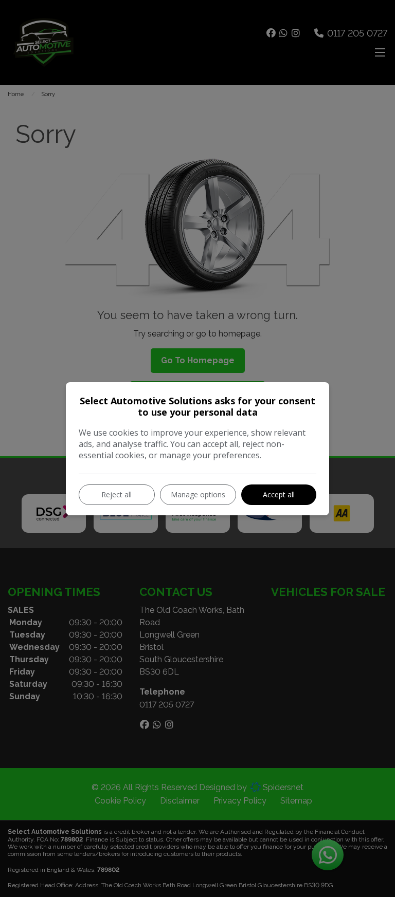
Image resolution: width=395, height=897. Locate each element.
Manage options (198, 494)
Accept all (279, 494)
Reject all (116, 494)
